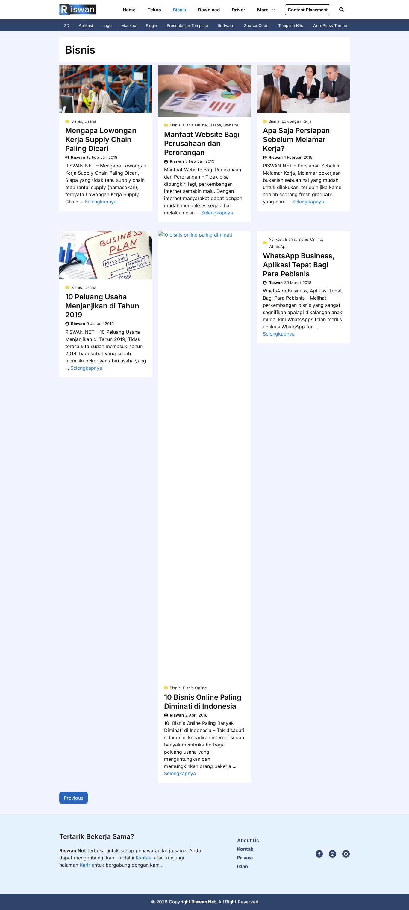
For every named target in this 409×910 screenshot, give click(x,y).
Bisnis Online (195, 125)
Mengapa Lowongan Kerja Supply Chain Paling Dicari (101, 139)
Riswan (78, 157)
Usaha (90, 121)
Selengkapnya (100, 202)
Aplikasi (86, 25)
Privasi (245, 858)
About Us (248, 840)
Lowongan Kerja (296, 121)
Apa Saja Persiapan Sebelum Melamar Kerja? (296, 139)
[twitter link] (332, 854)
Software (226, 25)
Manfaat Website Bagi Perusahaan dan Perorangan (202, 143)
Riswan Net (203, 902)
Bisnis (179, 10)
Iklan (242, 866)
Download (209, 10)
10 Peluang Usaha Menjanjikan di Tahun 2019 (102, 305)
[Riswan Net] (77, 9)
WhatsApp (278, 246)
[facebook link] (346, 854)
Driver (238, 10)
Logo (107, 25)
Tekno (154, 10)
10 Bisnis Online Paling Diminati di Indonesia (202, 702)
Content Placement (308, 9)
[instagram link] (319, 854)
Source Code (256, 25)
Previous (73, 798)
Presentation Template (187, 25)
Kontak (143, 858)
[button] (341, 9)
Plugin (151, 25)
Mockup (128, 25)
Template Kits (290, 25)
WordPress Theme (330, 25)
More (263, 10)
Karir (86, 865)
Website (230, 125)
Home (129, 10)
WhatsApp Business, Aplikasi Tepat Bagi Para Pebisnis (299, 264)
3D (66, 25)
